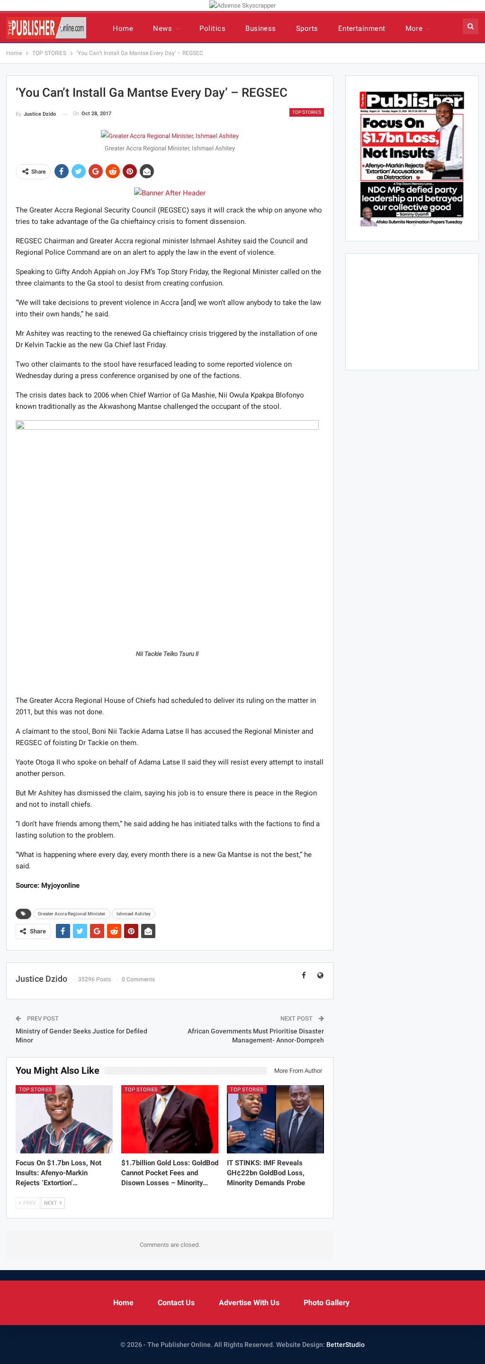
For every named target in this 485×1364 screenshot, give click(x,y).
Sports (307, 28)
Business (260, 28)
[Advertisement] (169, 671)
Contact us (176, 1302)
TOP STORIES (306, 112)
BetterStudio (345, 1344)
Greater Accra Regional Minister (72, 913)
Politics (212, 28)
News (162, 28)
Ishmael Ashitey (134, 913)
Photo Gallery (327, 1302)
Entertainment (362, 28)
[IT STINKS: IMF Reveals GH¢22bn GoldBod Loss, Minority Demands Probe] (275, 1119)
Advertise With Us (249, 1302)
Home (123, 28)
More (414, 28)
